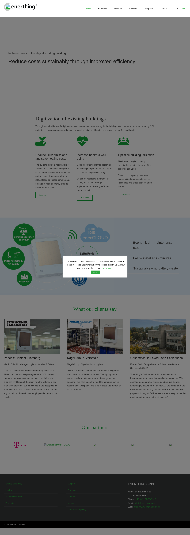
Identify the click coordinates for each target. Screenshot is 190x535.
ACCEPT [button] (95, 272)
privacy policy (106, 268)
